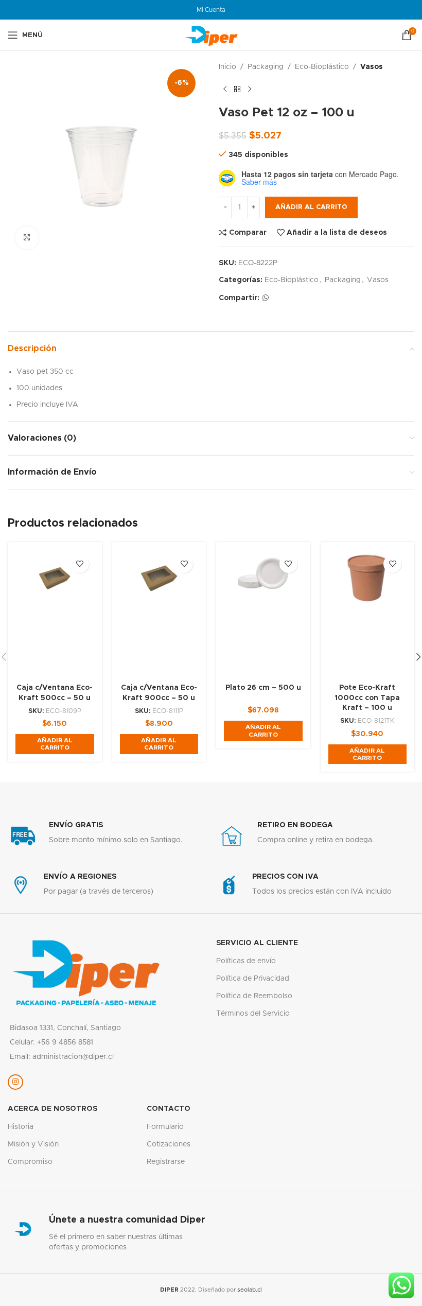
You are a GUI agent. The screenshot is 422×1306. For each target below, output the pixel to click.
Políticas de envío (246, 961)
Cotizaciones (168, 1144)
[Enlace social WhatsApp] (265, 298)
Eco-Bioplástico (322, 67)
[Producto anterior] (225, 89)
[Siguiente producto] (249, 89)
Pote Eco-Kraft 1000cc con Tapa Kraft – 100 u (367, 697)
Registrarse (166, 1161)
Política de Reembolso (254, 996)
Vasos (371, 67)
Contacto (168, 1108)
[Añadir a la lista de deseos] (80, 564)
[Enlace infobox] (107, 836)
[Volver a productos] (237, 89)
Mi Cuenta (211, 10)
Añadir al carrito (311, 207)
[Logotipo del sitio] (211, 35)
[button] (54, 744)
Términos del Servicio (253, 1013)
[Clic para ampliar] (27, 237)
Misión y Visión (33, 1144)
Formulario (165, 1126)
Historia (20, 1126)
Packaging (266, 67)
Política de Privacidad (252, 978)
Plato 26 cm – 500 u (263, 687)
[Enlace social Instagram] (15, 1082)
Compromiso (30, 1161)
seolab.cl (249, 1290)
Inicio (227, 67)
